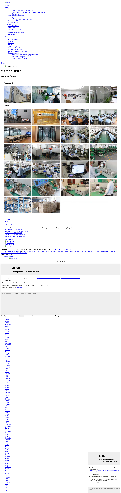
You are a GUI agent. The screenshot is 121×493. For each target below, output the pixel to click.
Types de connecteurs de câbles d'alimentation (101, 251)
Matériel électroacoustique (16, 32)
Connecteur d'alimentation (16, 21)
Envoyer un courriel (7, 256)
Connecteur (11, 34)
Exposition (11, 27)
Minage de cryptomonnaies (16, 15)
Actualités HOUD (13, 26)
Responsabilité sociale (14, 48)
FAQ (6, 36)
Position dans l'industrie (15, 49)
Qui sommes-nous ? (14, 39)
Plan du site (67, 249)
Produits (7, 7)
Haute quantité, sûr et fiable (20, 58)
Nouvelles (8, 24)
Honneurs (11, 43)
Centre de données (13, 9)
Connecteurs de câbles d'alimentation (33, 251)
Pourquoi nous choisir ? (15, 53)
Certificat (11, 44)
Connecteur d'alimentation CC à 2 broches (73, 251)
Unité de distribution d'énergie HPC (22, 10)
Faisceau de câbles (13, 22)
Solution (7, 31)
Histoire (10, 41)
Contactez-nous (9, 60)
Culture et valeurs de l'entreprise (17, 51)
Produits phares (58, 249)
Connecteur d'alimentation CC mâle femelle (14, 253)
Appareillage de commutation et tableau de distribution (28, 12)
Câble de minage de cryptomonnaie (22, 19)
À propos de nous (10, 38)
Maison (7, 5)
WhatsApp (14, 258)
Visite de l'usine (13, 46)
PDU (13, 17)
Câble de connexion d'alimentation (11, 251)
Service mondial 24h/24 (19, 56)
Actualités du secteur (14, 29)
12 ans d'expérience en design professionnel (25, 55)
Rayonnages (15, 14)
